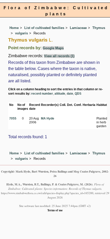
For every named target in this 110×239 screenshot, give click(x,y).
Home (14, 28)
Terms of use (55, 210)
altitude (59, 93)
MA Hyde (47, 118)
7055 (12, 118)
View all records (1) (59, 56)
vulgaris (21, 33)
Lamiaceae (78, 28)
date (70, 93)
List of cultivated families (44, 28)
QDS (78, 93)
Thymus (98, 28)
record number (42, 93)
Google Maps (53, 48)
